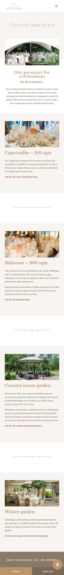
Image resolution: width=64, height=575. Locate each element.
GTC (36, 559)
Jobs (43, 559)
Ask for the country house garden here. (23, 425)
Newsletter (52, 559)
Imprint (10, 559)
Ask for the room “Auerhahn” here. (21, 176)
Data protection (24, 559)
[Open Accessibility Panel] (57, 565)
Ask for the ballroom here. (17, 299)
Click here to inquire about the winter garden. (27, 535)
